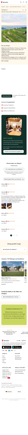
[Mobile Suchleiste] (21, 2)
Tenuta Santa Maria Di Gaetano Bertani (10, 279)
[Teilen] (23, 10)
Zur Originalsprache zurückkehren (14, 168)
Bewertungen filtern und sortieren (13, 178)
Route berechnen (7, 96)
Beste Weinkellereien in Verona (10, 296)
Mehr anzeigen (4, 60)
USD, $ (19, 390)
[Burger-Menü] (26, 2)
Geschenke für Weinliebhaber (18, 357)
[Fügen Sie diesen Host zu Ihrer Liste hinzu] (26, 10)
